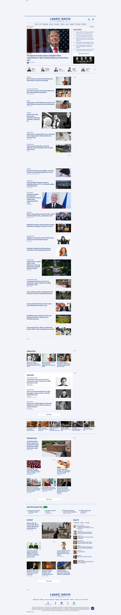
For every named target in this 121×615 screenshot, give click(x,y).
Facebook (62, 604)
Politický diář (30, 389)
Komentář (29, 53)
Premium (77, 24)
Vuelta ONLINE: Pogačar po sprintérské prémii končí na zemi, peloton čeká (85, 32)
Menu (93, 20)
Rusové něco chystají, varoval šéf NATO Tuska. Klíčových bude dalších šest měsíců (85, 50)
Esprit (30, 520)
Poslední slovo (30, 236)
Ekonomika (45, 24)
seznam (76, 599)
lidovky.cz (60, 595)
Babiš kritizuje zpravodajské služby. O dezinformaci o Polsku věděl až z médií (85, 43)
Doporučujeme (30, 144)
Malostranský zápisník (32, 89)
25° (92, 27)
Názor (28, 100)
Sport (67, 24)
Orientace (57, 24)
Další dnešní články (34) (83, 53)
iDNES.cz (84, 24)
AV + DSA (81, 599)
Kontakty (42, 599)
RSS (55, 604)
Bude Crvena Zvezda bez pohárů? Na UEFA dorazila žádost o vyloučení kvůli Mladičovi (85, 39)
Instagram (74, 604)
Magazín (72, 24)
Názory (51, 24)
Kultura (63, 24)
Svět (40, 24)
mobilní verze (30, 611)
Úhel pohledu (30, 132)
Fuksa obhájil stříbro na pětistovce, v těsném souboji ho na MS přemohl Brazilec (84, 46)
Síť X (68, 604)
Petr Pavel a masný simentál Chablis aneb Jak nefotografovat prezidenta (84, 35)
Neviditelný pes (35, 507)
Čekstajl (29, 168)
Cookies (71, 599)
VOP (61, 599)
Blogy (76, 520)
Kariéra (86, 599)
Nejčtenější (76, 522)
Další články (49, 414)
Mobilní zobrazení (48, 604)
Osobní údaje (66, 599)
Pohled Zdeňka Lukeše (32, 279)
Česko (36, 24)
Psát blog (87, 522)
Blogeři (82, 522)
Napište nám (36, 599)
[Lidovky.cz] (60, 19)
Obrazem (29, 77)
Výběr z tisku (30, 180)
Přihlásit (89, 20)
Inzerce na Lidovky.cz (50, 599)
